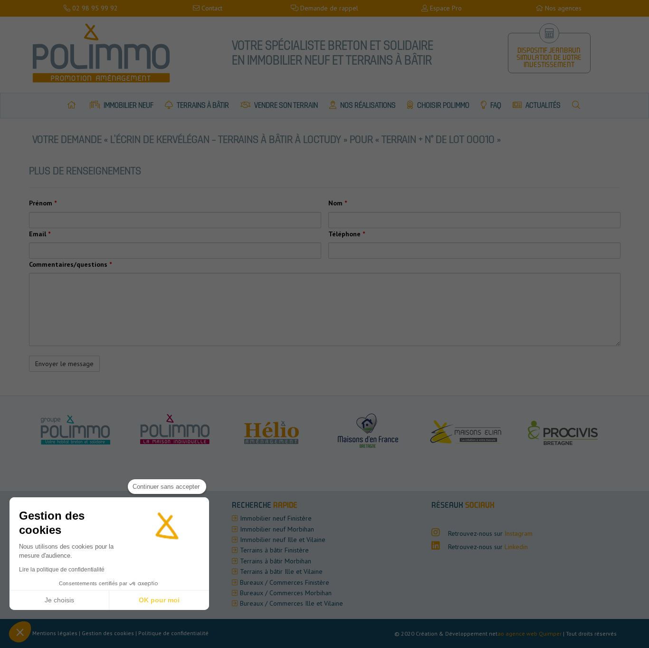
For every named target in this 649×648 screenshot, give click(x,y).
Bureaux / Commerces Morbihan (286, 593)
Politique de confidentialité (173, 633)
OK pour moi (159, 600)
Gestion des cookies (108, 633)
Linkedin (516, 546)
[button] (20, 631)
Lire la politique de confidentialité (62, 569)
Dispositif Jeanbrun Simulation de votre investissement (549, 58)
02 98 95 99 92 (94, 8)
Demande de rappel (328, 8)
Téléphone (346, 234)
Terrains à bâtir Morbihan (275, 561)
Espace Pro (445, 8)
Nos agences (562, 8)
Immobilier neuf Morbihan (277, 529)
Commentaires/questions (70, 264)
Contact (211, 8)
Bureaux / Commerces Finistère (284, 582)
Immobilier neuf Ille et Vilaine (282, 539)
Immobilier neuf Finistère (276, 518)
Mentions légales (54, 633)
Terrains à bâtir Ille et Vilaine (281, 571)
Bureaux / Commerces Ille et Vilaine (291, 603)
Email (39, 234)
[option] (180, 430)
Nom (337, 203)
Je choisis (59, 600)
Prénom (43, 203)
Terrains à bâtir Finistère (274, 550)
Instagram (519, 533)
